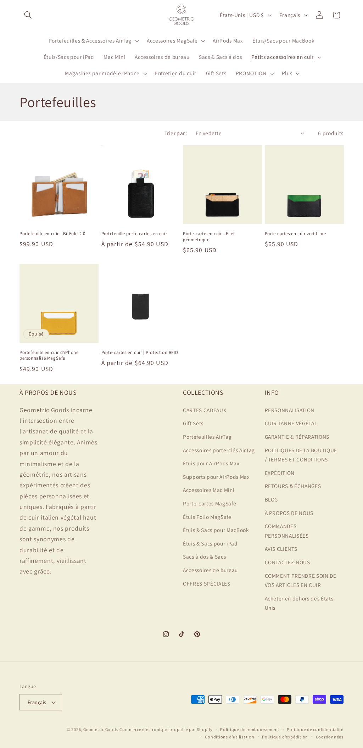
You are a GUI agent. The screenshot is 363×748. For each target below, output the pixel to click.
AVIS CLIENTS (281, 548)
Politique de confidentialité (315, 729)
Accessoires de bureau (210, 570)
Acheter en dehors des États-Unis (300, 603)
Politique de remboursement (249, 729)
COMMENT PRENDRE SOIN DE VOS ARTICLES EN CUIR (300, 580)
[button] (28, 14)
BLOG (271, 499)
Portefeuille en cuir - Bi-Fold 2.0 (52, 234)
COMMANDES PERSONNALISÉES (287, 530)
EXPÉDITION (280, 472)
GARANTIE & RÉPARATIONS (297, 436)
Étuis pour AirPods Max (211, 463)
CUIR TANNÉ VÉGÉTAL (291, 423)
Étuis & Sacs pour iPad (210, 543)
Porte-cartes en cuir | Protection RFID (139, 352)
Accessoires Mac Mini (208, 489)
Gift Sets (193, 423)
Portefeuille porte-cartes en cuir (134, 234)
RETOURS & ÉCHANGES (293, 485)
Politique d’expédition (285, 736)
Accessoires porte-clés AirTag (219, 450)
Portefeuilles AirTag (207, 436)
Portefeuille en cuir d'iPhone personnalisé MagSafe (48, 355)
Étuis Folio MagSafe (207, 516)
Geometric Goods (100, 729)
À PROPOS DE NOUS (289, 512)
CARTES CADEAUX (204, 410)
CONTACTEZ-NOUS (287, 562)
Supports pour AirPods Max (216, 476)
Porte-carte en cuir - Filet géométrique (209, 237)
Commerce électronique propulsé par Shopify (165, 729)
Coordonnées (330, 736)
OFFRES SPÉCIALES (206, 583)
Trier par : (176, 133)
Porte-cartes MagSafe (209, 503)
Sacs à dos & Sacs (204, 556)
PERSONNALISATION (290, 410)
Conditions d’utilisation (229, 736)
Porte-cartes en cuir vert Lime (295, 234)
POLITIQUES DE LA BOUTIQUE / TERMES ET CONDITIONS (301, 455)
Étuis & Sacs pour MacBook (216, 529)
